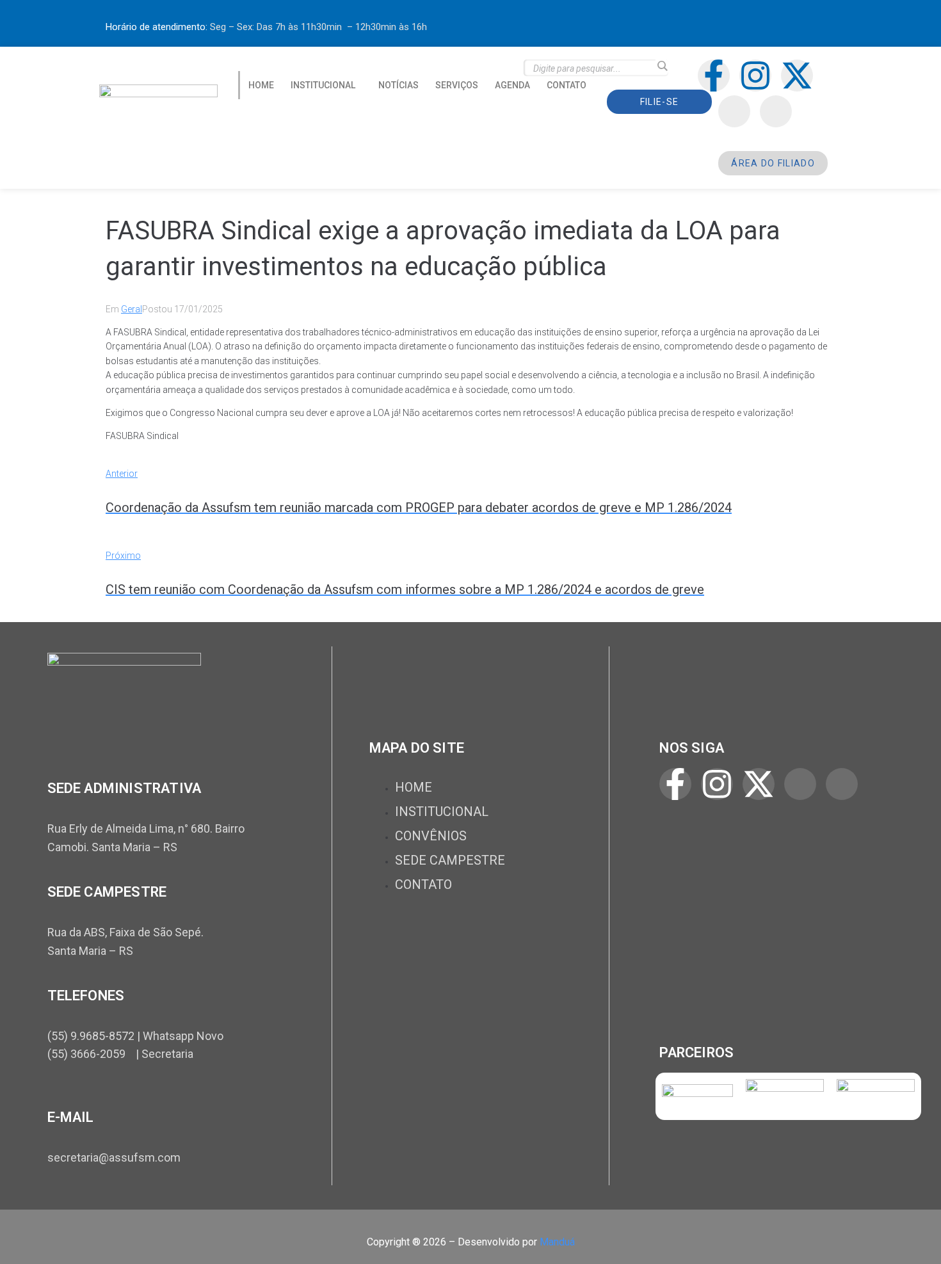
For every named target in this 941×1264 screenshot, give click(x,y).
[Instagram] (755, 76)
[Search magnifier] (661, 66)
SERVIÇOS (456, 85)
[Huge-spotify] (734, 111)
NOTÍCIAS (398, 85)
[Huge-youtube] (776, 111)
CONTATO (566, 85)
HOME (261, 85)
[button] (326, 85)
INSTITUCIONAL (323, 85)
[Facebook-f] (714, 76)
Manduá (557, 1242)
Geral (131, 309)
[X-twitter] (797, 76)
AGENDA (512, 85)
